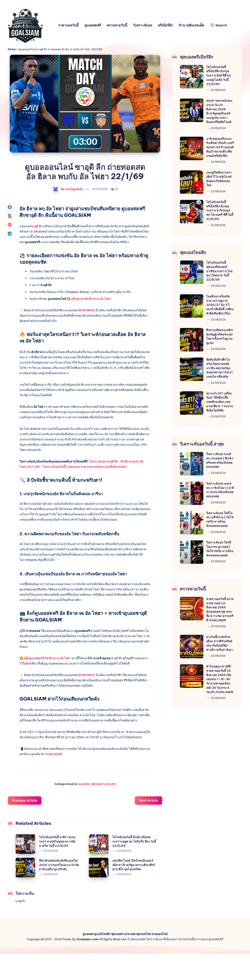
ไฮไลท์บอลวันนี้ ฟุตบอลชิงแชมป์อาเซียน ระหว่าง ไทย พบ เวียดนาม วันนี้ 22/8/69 (219, 271)
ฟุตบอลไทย (143, 934)
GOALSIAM (53, 754)
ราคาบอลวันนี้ (68, 25)
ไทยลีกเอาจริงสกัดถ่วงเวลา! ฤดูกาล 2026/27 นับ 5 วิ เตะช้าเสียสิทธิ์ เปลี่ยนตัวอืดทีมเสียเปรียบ (220, 305)
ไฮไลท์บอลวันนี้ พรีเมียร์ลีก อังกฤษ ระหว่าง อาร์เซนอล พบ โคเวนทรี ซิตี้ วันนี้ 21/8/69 (219, 210)
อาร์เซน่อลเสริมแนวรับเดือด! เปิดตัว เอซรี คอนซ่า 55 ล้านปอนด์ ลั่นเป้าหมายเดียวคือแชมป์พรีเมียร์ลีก (220, 147)
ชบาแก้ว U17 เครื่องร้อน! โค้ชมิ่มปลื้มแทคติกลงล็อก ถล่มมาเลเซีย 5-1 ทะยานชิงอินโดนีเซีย (219, 402)
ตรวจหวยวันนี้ (117, 25)
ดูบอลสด (84, 784)
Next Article (148, 800)
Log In (20, 901)
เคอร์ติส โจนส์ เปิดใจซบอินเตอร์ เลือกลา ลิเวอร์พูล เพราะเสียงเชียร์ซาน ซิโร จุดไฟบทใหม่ (133, 865)
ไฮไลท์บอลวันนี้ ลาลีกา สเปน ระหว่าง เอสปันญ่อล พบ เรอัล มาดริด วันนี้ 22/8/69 (57, 841)
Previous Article (24, 800)
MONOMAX (86, 310)
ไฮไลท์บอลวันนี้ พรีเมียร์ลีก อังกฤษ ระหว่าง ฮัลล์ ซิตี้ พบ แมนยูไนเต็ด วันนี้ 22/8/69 (218, 75)
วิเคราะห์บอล (142, 25)
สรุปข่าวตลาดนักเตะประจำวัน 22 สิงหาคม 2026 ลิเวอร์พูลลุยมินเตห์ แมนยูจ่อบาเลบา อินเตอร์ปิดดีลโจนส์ (219, 111)
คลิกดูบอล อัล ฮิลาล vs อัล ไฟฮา (91, 299)
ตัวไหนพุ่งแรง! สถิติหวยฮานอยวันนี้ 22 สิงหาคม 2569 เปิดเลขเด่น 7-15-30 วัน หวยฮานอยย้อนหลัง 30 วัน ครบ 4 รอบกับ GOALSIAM (219, 679)
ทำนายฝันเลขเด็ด (191, 25)
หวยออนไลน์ (160, 934)
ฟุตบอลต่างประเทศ (103, 784)
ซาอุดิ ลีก (36, 226)
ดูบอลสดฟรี (93, 25)
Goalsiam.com (87, 939)
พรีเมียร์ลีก (165, 25)
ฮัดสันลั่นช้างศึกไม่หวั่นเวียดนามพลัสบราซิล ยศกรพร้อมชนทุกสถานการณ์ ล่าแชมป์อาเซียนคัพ (219, 368)
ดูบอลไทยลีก (102, 934)
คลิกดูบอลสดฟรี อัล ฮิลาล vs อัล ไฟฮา (47, 658)
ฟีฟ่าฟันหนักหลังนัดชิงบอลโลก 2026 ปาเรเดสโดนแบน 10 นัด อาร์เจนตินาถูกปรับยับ (59, 865)
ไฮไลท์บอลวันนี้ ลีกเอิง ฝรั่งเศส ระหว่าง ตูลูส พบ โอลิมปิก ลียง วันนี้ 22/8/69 (134, 841)
